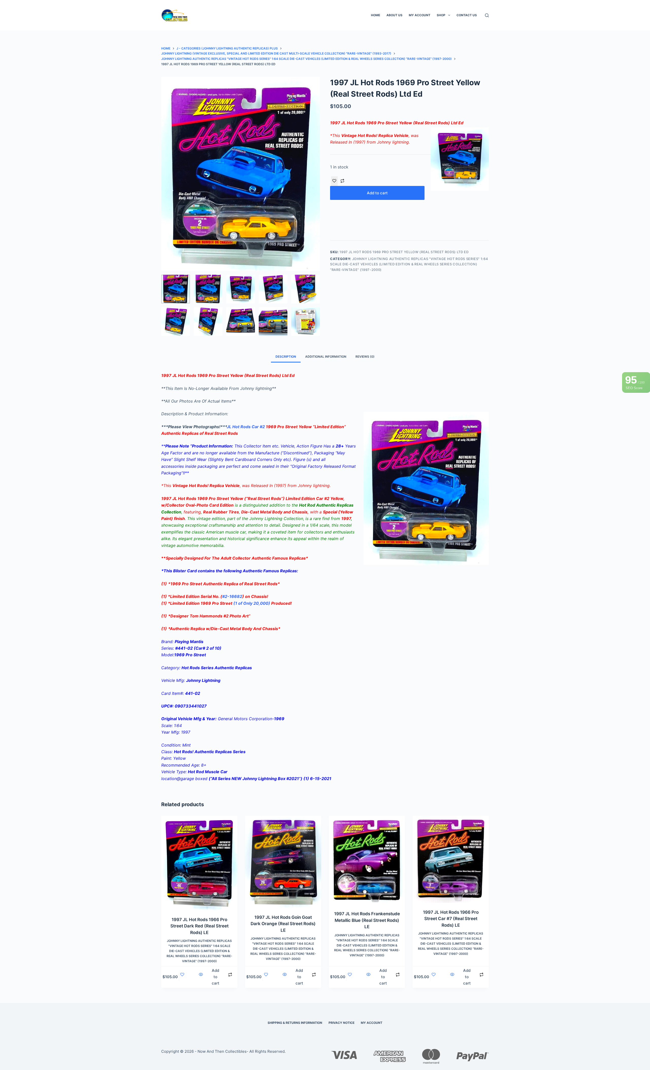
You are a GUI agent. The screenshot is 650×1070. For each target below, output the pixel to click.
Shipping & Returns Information (295, 1023)
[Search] (487, 15)
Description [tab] (285, 356)
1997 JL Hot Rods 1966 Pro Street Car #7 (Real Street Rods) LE (451, 919)
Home (375, 15)
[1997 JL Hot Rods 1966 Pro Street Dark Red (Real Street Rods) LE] (199, 863)
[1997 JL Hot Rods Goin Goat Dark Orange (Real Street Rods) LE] (283, 862)
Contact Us (467, 15)
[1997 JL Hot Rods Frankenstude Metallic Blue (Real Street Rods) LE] (367, 860)
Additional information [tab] (325, 356)
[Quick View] (201, 977)
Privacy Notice (341, 1023)
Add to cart (377, 193)
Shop (441, 15)
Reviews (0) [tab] (365, 356)
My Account (419, 15)
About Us (394, 15)
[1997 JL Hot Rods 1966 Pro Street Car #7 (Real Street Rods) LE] (451, 859)
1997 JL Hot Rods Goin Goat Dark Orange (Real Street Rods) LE (283, 924)
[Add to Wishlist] (334, 181)
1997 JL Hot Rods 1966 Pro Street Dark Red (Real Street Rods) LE (199, 926)
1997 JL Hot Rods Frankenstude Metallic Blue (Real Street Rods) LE (367, 920)
